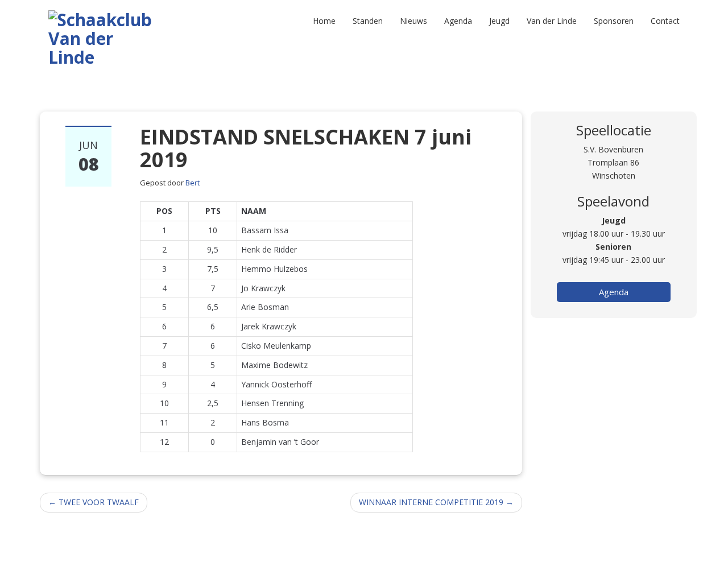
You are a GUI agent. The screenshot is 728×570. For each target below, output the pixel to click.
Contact (665, 20)
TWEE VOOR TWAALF (93, 502)
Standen (368, 20)
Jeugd (499, 20)
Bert (192, 182)
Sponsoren (614, 20)
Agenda (458, 20)
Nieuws (413, 20)
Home (324, 20)
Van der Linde (552, 20)
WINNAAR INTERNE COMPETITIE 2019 (436, 502)
